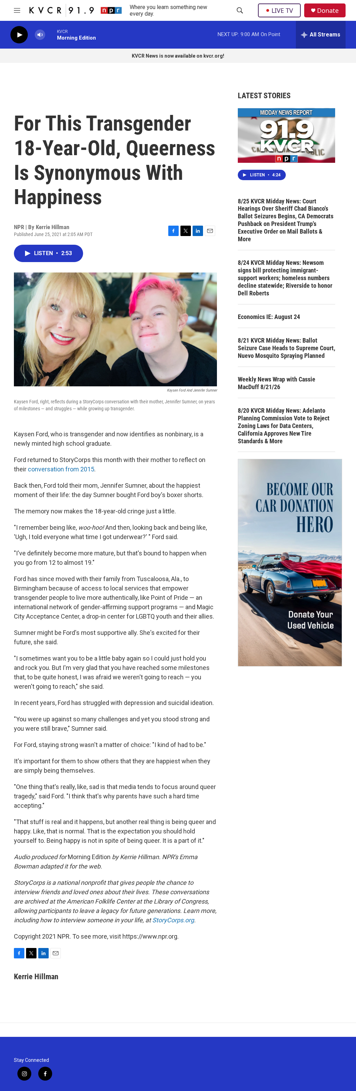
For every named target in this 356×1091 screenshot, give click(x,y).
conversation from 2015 (61, 469)
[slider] (51, 34)
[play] (19, 35)
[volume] (40, 35)
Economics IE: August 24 (269, 316)
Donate (328, 10)
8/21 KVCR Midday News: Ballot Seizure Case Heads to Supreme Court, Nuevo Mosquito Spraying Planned (286, 348)
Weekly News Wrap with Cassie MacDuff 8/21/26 (276, 383)
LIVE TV (282, 10)
